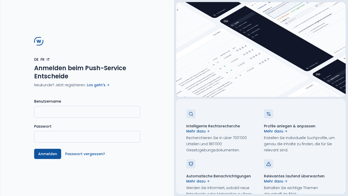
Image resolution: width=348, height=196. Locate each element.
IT (48, 59)
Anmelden (47, 153)
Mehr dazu (196, 131)
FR (43, 59)
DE (36, 59)
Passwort (42, 126)
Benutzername (47, 101)
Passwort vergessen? (85, 153)
